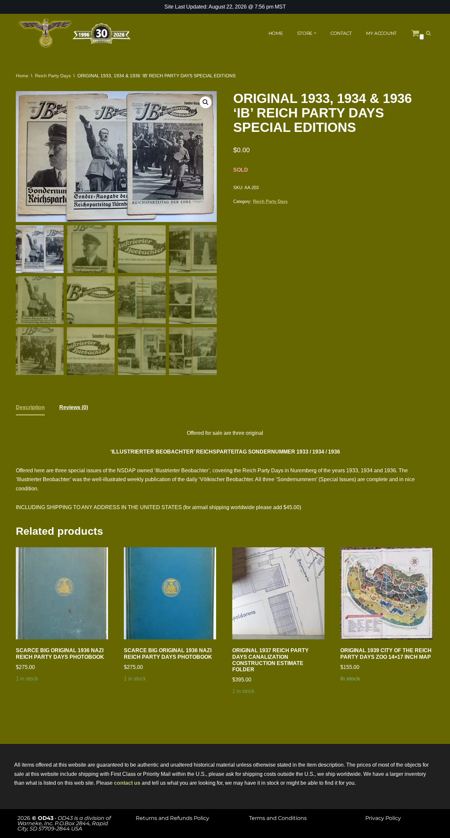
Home (22, 75)
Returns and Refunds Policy (172, 818)
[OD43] (75, 33)
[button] (315, 33)
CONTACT (341, 33)
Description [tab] (30, 407)
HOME (275, 33)
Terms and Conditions (278, 818)
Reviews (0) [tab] (73, 407)
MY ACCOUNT (381, 33)
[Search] (428, 33)
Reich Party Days (53, 75)
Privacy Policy (383, 818)
